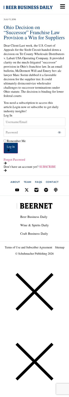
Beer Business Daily (33, 216)
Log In (11, 146)
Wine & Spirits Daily (34, 225)
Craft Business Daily (34, 233)
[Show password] (59, 132)
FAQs (38, 181)
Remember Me (16, 140)
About (15, 181)
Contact (52, 181)
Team (27, 181)
